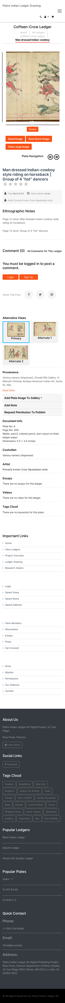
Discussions (11, 629)
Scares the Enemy (29, 790)
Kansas (19, 804)
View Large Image (18, 146)
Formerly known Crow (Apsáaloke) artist (25, 469)
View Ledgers (12, 549)
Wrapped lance (13, 811)
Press (8, 641)
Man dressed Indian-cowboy (32, 39)
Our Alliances (12, 684)
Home (23, 32)
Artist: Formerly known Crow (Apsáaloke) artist (30, 200)
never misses (33, 811)
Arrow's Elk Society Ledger (18, 858)
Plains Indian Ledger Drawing (22, 5)
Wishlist (9, 672)
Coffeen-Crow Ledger (32, 36)
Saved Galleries (13, 604)
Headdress (25, 784)
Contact (9, 691)
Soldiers (9, 818)
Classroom (24, 818)
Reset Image (15, 138)
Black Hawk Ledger (14, 837)
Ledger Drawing (13, 561)
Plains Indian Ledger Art (45, 995)
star (37, 818)
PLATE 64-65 (10, 889)
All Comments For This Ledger (44, 251)
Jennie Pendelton (46, 797)
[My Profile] (46, 17)
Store (8, 666)
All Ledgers (38, 32)
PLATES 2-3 (9, 900)
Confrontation (35, 804)
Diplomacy (51, 811)
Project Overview (14, 555)
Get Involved (12, 648)
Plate (16, 193)
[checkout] (52, 17)
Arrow (51, 804)
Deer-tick (41, 784)
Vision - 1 (8, 879)
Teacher (9, 784)
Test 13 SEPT (25, 797)
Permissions (11, 678)
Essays (9, 635)
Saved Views (12, 592)
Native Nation (40, 193)
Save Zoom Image (38, 138)
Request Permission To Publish (24, 412)
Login (10, 277)
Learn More (13, 744)
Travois (8, 797)
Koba (7, 804)
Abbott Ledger (11, 847)
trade (47, 790)
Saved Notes (12, 598)
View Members (13, 623)
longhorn (10, 790)
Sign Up (28, 277)
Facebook (11, 764)
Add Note (10, 405)
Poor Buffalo (51, 818)
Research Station (14, 568)
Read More (9, 390)
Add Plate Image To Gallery (22, 398)
